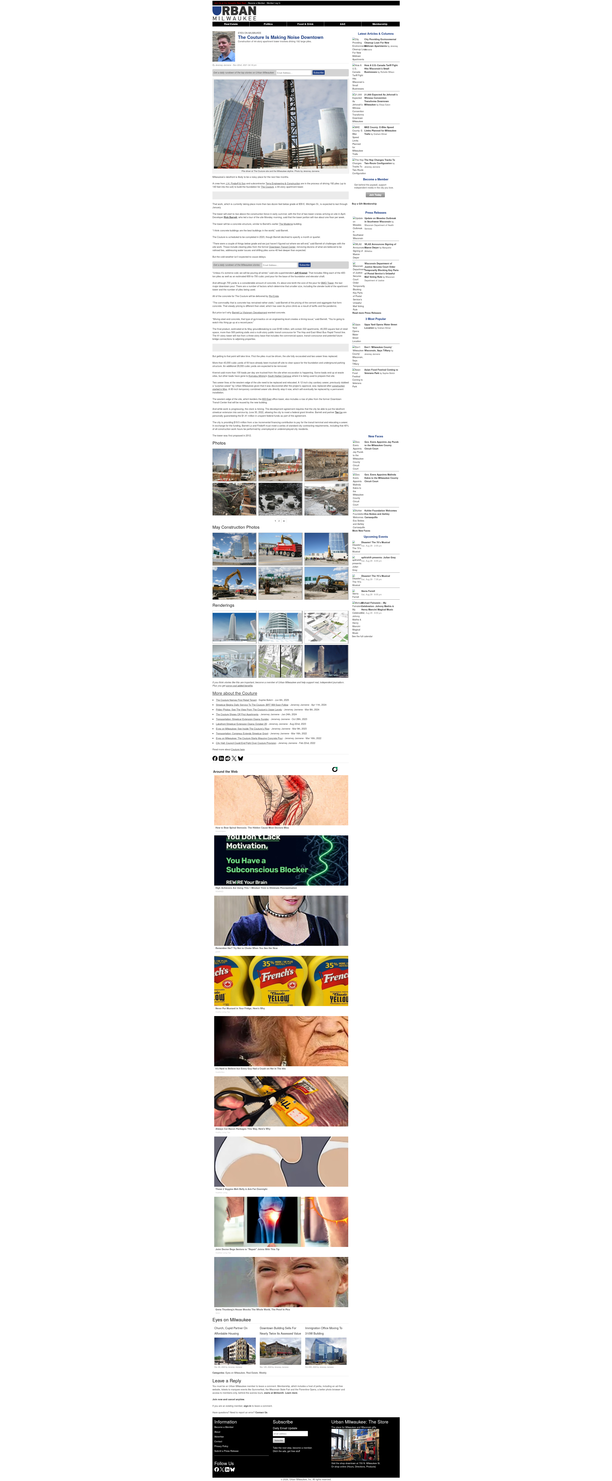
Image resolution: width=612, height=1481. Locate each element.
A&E (343, 24)
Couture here (238, 749)
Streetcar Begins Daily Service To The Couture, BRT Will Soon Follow (252, 704)
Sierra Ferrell (368, 591)
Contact (218, 1441)
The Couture (267, 186)
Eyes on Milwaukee (235, 1372)
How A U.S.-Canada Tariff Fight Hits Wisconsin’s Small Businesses (381, 68)
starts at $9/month (274, 1392)
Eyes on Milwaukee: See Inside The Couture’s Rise (242, 728)
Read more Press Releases (366, 312)
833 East (266, 399)
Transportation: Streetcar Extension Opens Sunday (242, 719)
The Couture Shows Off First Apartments (237, 714)
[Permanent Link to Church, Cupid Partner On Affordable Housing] (235, 1363)
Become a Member (375, 179)
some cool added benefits (239, 685)
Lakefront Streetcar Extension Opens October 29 (241, 723)
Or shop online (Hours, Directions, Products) (353, 1466)
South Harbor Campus (279, 375)
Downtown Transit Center (282, 246)
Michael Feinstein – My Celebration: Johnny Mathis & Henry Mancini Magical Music (377, 606)
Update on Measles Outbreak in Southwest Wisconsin (380, 220)
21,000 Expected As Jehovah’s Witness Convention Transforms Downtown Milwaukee (381, 99)
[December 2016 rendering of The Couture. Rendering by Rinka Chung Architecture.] (326, 661)
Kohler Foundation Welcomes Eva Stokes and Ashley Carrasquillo (380, 514)
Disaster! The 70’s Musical (375, 542)
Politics (268, 24)
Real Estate (231, 24)
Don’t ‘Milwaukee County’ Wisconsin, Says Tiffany (378, 348)
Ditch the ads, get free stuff (286, 1451)
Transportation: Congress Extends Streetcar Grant (242, 733)
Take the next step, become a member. (292, 1447)
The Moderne (286, 223)
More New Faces (361, 530)
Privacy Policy (221, 1446)
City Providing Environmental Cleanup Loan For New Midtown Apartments (380, 42)
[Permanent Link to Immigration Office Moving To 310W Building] (325, 1363)
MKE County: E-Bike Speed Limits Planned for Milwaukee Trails (380, 130)
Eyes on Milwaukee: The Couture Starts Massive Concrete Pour (249, 738)
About (217, 1431)
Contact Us (261, 1412)
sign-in (247, 1405)
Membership (379, 24)
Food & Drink (305, 24)
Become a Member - (257, 3)
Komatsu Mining (257, 375)
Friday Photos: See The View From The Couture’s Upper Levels (249, 709)
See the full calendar (362, 636)
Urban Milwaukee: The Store (359, 1421)
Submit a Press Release (226, 1450)
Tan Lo (338, 412)
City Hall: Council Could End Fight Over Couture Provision (246, 743)
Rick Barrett (230, 217)
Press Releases (375, 212)
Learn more (291, 1392)
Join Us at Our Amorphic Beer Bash (230, 3)
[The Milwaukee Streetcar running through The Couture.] (234, 661)
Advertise (219, 1436)
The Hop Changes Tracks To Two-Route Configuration (379, 161)
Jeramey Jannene (223, 65)
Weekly (262, 1372)
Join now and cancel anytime (228, 1399)
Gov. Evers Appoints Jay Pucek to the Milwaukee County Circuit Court (381, 445)
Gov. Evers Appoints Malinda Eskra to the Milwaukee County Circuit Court (381, 478)
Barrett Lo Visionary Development (249, 312)
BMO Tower (327, 282)
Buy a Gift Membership (364, 203)
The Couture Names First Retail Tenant (236, 700)
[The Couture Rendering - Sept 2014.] (234, 627)
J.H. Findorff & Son (236, 183)
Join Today (375, 194)
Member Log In (273, 3)
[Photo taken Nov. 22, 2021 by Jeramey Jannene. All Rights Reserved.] (234, 465)
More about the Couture (234, 693)
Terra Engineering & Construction (283, 183)
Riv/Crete (274, 296)
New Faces (375, 436)
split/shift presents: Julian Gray (378, 557)
